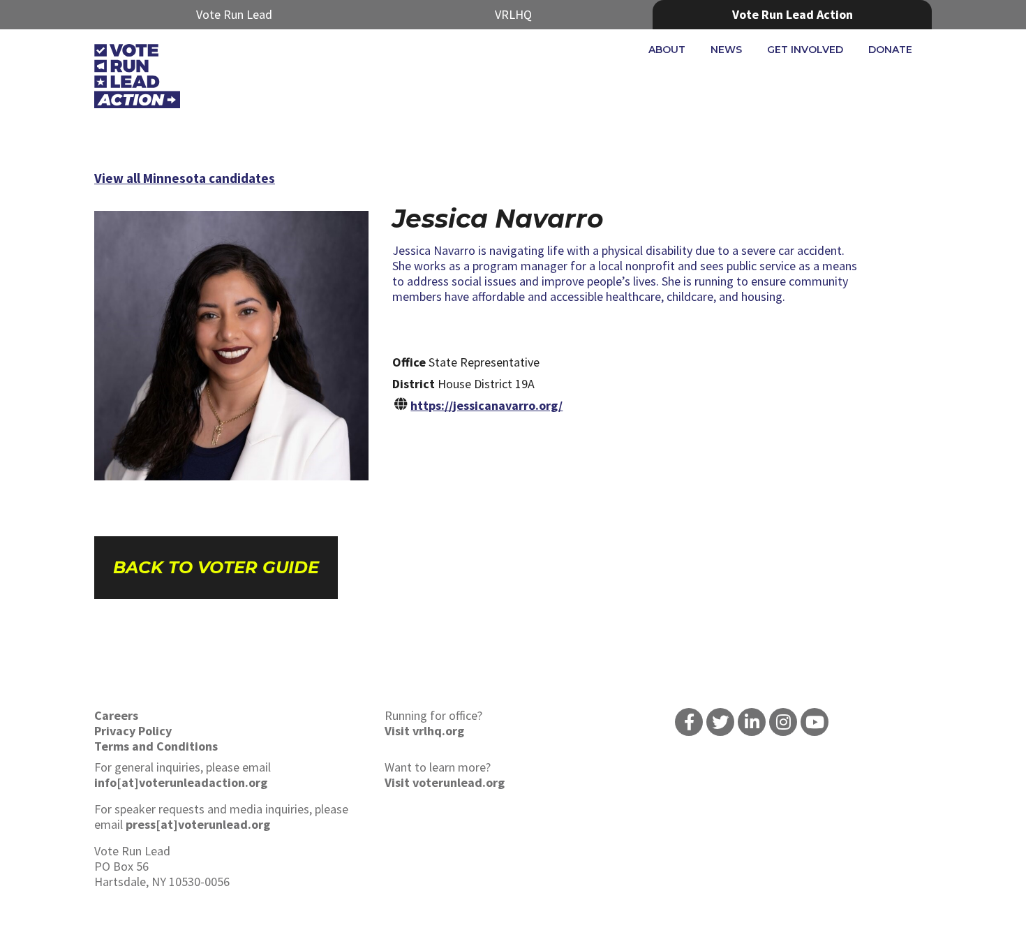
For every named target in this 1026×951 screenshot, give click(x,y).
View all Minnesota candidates (184, 178)
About (666, 50)
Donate (890, 50)
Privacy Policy (133, 731)
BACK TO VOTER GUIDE (216, 567)
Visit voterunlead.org (445, 782)
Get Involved (805, 50)
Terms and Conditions (156, 746)
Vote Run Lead (234, 14)
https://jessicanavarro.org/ (486, 405)
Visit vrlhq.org (424, 731)
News (726, 50)
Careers (116, 715)
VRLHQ (513, 14)
